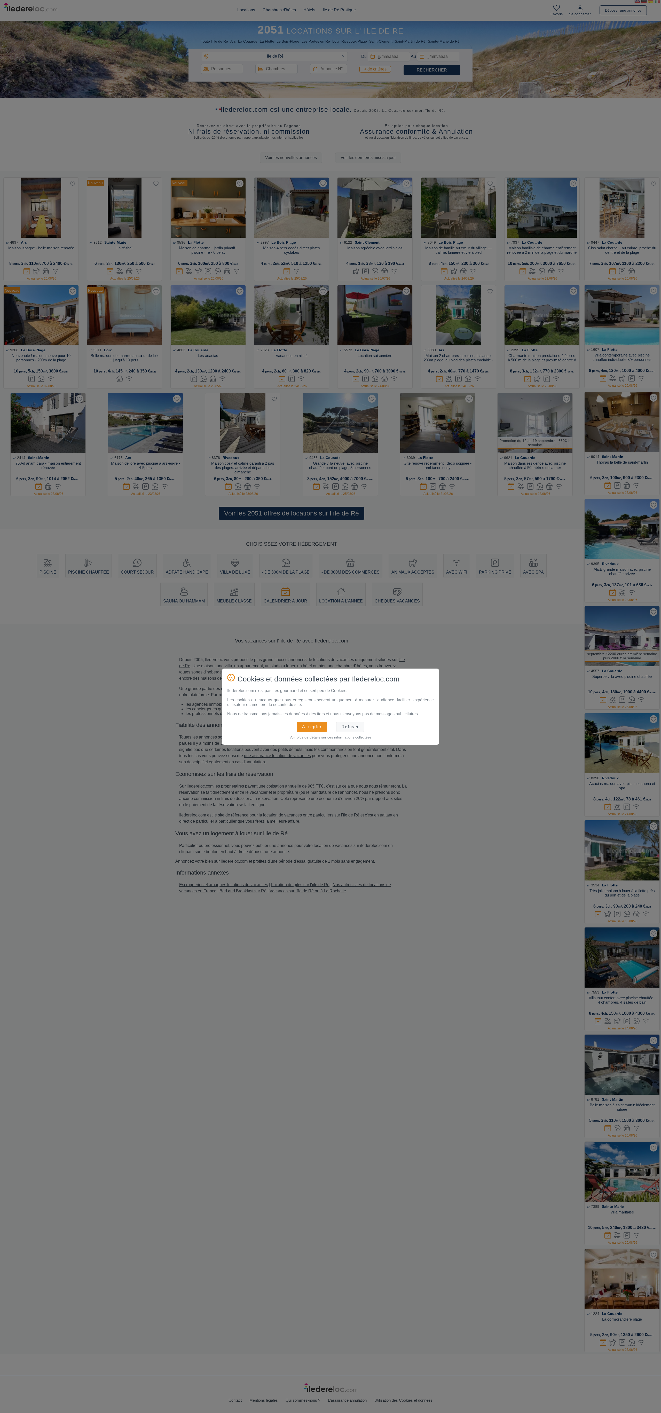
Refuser (350, 727)
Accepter (312, 727)
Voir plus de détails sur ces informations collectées (330, 737)
